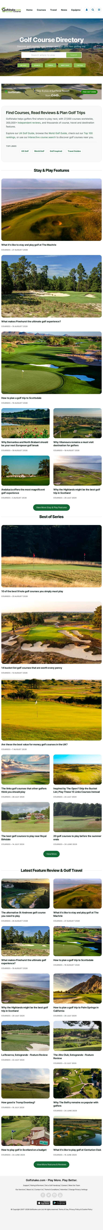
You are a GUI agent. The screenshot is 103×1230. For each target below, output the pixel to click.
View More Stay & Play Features (51, 507)
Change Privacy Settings (78, 1189)
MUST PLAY (65, 65)
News (64, 10)
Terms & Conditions (52, 1189)
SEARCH (37, 65)
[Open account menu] (86, 9)
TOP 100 (80, 65)
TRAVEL (50, 65)
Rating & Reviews (37, 1185)
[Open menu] (99, 9)
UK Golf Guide (26, 133)
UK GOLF (23, 65)
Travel (53, 10)
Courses (41, 10)
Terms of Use (63, 1209)
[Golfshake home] (11, 10)
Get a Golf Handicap (52, 1185)
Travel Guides (74, 151)
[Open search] (92, 9)
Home (29, 10)
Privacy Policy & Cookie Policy (80, 1209)
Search (73, 55)
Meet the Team (74, 1185)
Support (26, 1185)
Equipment (77, 10)
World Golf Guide (58, 133)
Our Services (20, 1189)
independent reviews (29, 122)
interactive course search (42, 137)
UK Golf (25, 151)
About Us (30, 1189)
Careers (64, 1185)
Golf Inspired (56, 151)
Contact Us (39, 1189)
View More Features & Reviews (51, 1164)
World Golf (39, 151)
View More (51, 854)
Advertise (63, 1189)
